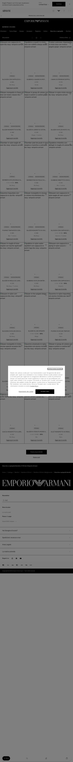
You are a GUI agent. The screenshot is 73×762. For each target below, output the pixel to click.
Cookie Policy (34, 386)
